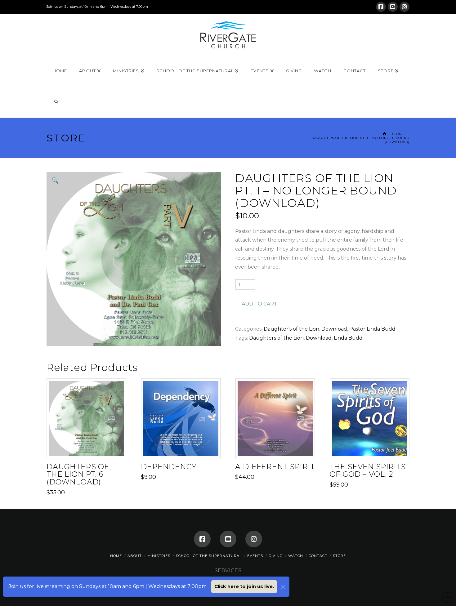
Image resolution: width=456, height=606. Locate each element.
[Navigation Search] (56, 102)
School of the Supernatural (209, 556)
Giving (276, 556)
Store (339, 556)
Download (334, 329)
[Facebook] (381, 7)
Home (116, 556)
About (134, 556)
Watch (295, 556)
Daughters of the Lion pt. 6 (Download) (78, 474)
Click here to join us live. (244, 586)
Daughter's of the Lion (291, 329)
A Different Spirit (275, 466)
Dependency (168, 466)
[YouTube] (393, 7)
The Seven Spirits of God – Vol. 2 (368, 470)
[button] (55, 180)
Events (255, 556)
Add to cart (259, 304)
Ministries (158, 556)
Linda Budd (348, 338)
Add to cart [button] (89, 447)
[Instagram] (404, 7)
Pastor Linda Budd (372, 329)
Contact (318, 556)
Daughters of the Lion (276, 338)
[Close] (283, 586)
